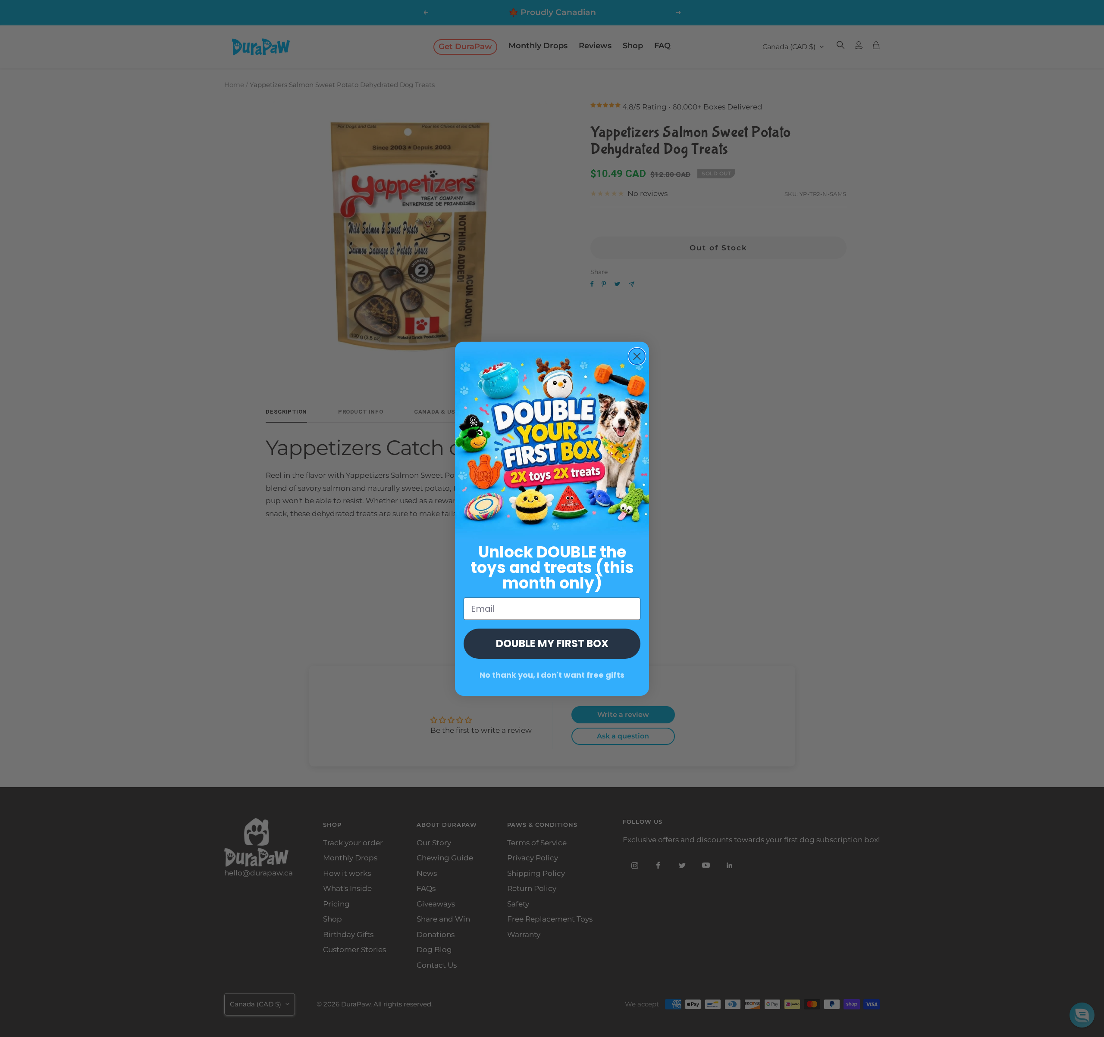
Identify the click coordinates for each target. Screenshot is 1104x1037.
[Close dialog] (637, 356)
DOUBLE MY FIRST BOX (552, 643)
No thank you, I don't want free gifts (552, 675)
